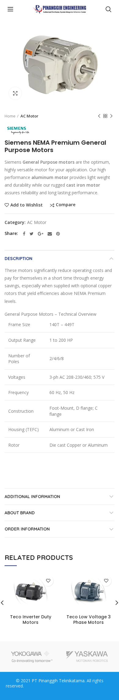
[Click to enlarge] (15, 93)
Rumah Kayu (91, 686)
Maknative (34, 686)
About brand (20, 513)
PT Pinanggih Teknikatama (58, 680)
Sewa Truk (65, 691)
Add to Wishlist (26, 205)
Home (10, 116)
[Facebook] (24, 234)
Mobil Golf (87, 691)
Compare (65, 205)
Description (18, 258)
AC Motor (29, 116)
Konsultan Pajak (61, 686)
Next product (111, 116)
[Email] (49, 234)
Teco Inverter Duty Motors (30, 619)
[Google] (40, 234)
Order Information (27, 529)
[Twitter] (31, 234)
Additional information (32, 496)
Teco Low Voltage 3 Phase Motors (89, 619)
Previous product (99, 116)
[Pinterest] (58, 234)
